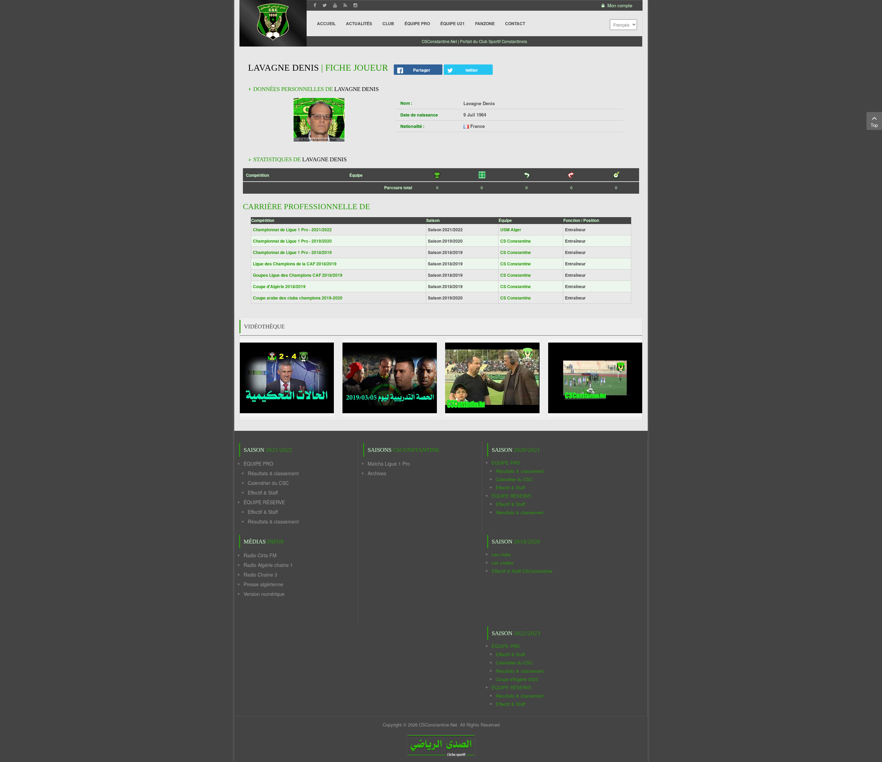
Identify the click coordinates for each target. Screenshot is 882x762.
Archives (377, 473)
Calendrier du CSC (268, 482)
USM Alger (510, 229)
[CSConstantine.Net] (273, 21)
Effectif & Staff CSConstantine (522, 571)
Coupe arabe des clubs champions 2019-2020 (297, 298)
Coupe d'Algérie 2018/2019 (279, 286)
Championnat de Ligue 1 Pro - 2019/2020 (292, 241)
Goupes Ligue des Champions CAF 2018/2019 (297, 275)
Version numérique (264, 593)
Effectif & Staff (263, 492)
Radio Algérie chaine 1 (268, 564)
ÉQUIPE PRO (258, 463)
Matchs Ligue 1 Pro (389, 463)
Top (874, 125)
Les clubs (501, 554)
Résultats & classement (273, 473)
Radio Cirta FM (260, 555)
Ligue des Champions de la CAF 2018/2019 (295, 264)
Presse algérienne (263, 584)
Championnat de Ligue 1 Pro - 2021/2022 (292, 229)
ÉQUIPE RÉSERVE (264, 502)
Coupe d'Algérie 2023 (517, 679)
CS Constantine (515, 241)
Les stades (503, 562)
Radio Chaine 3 (260, 574)
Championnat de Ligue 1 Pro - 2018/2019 (292, 252)
